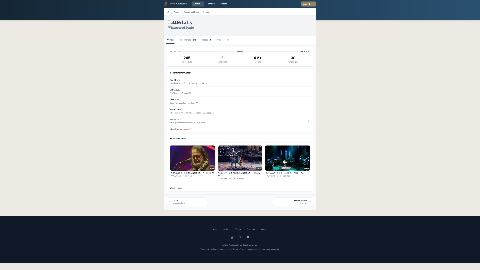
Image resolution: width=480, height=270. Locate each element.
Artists (196, 4)
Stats (219, 40)
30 (293, 58)
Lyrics (228, 40)
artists (176, 12)
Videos (223, 4)
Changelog (251, 229)
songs (206, 12)
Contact (264, 229)
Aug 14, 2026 (305, 51)
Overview (170, 40)
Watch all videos (177, 188)
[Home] (168, 12)
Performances (187, 40)
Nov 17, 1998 (175, 51)
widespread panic (191, 12)
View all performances (179, 129)
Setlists (212, 4)
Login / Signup (308, 4)
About (215, 229)
